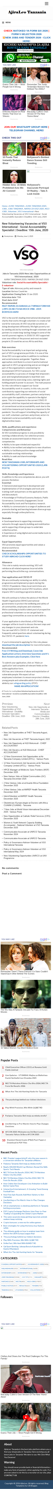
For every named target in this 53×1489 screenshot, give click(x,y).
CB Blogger (32, 1485)
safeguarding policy (22, 683)
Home (4, 206)
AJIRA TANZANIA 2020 (36, 206)
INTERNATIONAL (26, 1268)
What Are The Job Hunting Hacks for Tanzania (26, 1091)
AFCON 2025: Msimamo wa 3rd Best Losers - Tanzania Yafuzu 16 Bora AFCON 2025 (25, 1133)
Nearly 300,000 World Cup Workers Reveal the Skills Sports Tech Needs (25, 1168)
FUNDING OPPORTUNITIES (11, 1264)
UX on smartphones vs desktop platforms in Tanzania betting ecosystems (25, 1207)
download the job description (16, 645)
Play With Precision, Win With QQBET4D (23, 1107)
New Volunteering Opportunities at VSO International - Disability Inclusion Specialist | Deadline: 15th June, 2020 (13, 711)
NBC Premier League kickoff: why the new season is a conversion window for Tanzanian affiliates (25, 1159)
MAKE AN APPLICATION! (26, 686)
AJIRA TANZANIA (16, 206)
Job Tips (25, 1277)
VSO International (25, 211)
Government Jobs (35, 1264)
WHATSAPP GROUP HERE (32, 127)
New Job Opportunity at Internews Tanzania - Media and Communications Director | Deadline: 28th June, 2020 (39, 713)
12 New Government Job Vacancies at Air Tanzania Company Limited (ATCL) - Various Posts (26, 764)
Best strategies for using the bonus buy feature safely (23, 1227)
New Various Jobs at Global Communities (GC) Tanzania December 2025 (25, 777)
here (27, 636)
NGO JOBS (31, 1281)
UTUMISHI (19, 1290)
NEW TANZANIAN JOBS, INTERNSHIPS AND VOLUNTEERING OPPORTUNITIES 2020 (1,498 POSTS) (24, 465)
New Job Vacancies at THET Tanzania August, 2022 (27, 739)
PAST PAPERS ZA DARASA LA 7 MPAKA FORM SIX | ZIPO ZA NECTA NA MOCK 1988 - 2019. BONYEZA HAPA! (26, 309)
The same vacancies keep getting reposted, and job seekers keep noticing (25, 1218)
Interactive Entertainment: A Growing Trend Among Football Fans (25, 1190)
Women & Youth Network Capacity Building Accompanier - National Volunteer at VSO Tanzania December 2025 (26, 825)
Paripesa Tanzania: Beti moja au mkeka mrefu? (26, 1115)
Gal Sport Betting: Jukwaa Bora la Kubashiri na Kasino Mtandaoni (23, 1247)
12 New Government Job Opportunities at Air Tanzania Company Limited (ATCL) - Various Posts (26, 757)
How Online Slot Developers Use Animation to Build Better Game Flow (25, 1184)
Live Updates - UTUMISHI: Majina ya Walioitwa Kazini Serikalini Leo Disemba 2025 (26, 1076)
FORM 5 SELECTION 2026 (27, 34)
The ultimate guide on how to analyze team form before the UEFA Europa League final (23, 1232)
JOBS (4, 208)
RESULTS (22, 1286)
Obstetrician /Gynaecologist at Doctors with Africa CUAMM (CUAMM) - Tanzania (26, 804)
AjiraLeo (23, 1483)
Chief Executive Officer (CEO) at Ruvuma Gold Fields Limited (26, 1068)
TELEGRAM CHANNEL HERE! (26, 130)
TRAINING (5, 1290)
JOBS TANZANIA (15, 208)
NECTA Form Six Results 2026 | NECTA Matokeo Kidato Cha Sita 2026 (24, 1173)
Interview (22, 1273)
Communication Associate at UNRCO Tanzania (25, 838)
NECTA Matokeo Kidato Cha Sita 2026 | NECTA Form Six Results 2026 (26, 1084)
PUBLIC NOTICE (7, 1286)
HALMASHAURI (7, 1268)
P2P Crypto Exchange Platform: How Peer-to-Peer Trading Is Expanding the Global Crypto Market (24, 1212)
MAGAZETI (39, 1277)
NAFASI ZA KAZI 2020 (34, 208)
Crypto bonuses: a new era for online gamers (22, 1222)
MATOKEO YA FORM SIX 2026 (30, 30)
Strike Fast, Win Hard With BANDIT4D (19, 1243)
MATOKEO (5, 1281)
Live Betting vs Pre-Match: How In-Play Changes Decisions (27, 1125)
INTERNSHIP (6, 1273)
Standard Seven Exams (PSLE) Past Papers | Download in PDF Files (26, 1141)
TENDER (35, 1286)
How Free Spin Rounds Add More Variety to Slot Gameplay (23, 1195)
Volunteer (12, 211)
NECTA (18, 1281)
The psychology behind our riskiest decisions (25, 1099)
